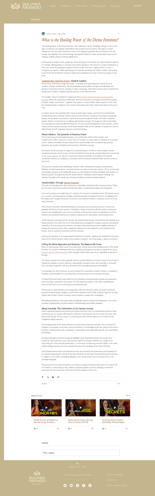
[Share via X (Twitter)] (48, 377)
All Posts (35, 19)
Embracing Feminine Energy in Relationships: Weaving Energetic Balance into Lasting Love (113, 421)
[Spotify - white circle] (65, 485)
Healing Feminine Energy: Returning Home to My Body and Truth (80, 421)
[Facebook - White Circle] (83, 485)
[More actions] (118, 33)
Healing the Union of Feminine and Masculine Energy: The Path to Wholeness (46, 421)
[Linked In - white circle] (90, 485)
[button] (52, 6)
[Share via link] (58, 377)
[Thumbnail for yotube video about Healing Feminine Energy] (80, 407)
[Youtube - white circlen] (71, 485)
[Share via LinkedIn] (53, 377)
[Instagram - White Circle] (77, 485)
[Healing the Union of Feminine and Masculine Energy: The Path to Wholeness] (46, 407)
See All (128, 395)
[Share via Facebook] (43, 377)
